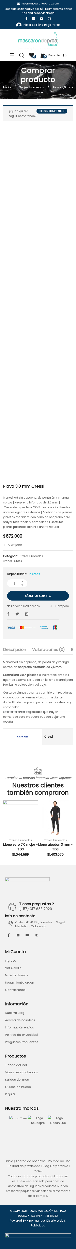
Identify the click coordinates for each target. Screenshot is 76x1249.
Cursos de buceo (18, 1087)
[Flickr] (18, 935)
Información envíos (19, 1027)
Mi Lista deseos (16, 975)
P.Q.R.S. (38, 1171)
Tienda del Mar (16, 1065)
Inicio (7, 87)
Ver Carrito (13, 968)
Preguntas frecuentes (21, 1042)
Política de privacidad (21, 1035)
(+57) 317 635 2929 (35, 908)
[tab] (14, 650)
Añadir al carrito (38, 596)
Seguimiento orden (19, 982)
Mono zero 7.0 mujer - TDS (20, 846)
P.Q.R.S (10, 1094)
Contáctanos (15, 990)
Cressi (18, 561)
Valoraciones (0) (48, 649)
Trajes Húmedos (31, 87)
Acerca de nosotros (20, 1020)
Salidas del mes (17, 1079)
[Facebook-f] (8, 935)
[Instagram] (36, 935)
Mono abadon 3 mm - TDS (55, 846)
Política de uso (59, 1161)
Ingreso (10, 960)
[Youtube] (27, 935)
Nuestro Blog (14, 1013)
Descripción (14, 649)
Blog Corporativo (55, 1166)
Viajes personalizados (21, 1072)
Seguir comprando (52, 111)
